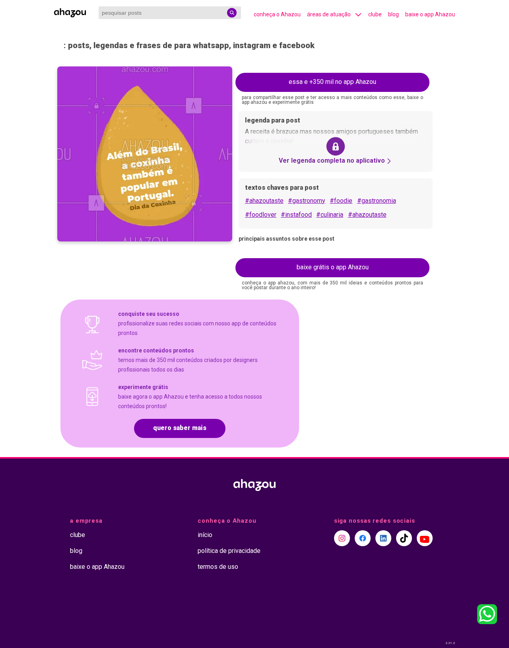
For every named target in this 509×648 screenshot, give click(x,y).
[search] (232, 13)
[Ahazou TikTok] (404, 538)
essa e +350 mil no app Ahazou (332, 82)
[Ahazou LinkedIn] (383, 538)
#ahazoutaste (264, 200)
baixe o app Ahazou (430, 14)
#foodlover (260, 214)
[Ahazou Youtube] (425, 538)
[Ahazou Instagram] (342, 538)
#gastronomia (376, 200)
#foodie (341, 200)
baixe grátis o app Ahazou (333, 267)
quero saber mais (179, 428)
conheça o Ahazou (277, 14)
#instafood (296, 214)
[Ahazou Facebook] (363, 538)
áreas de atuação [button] (329, 14)
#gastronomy (306, 200)
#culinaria (329, 214)
